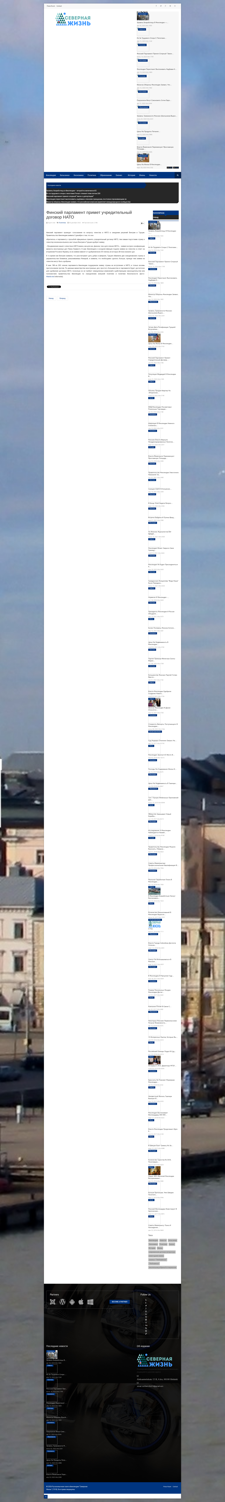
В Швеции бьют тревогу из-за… (160, 1145)
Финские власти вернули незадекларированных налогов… (161, 440)
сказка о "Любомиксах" (158, 1260)
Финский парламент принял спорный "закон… (155, 53)
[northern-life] (154, 1359)
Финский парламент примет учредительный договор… (159, 359)
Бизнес (119, 175)
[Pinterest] (170, 6)
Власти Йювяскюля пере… (56, 1474)
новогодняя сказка (156, 1256)
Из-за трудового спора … (56, 1374)
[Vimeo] (146, 1331)
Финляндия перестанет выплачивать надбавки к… (157, 69)
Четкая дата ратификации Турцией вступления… (161, 328)
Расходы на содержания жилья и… (162, 769)
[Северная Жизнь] (73, 19)
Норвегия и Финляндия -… (158, 597)
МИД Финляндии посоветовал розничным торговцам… (160, 408)
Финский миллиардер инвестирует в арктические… (162, 1210)
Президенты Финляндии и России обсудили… (161, 612)
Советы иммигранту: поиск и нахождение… (159, 1226)
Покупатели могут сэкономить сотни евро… (154, 100)
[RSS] (146, 1300)
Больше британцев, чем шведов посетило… (160, 1193)
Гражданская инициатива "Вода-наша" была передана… (163, 582)
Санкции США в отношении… (160, 489)
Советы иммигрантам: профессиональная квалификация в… (163, 864)
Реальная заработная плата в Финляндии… (160, 880)
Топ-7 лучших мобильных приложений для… (163, 798)
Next (177, 168)
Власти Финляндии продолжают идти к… (162, 1130)
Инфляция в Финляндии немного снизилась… (161, 424)
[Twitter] (161, 6)
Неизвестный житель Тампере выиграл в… (160, 1097)
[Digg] (146, 1325)
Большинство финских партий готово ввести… (162, 676)
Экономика (142, 14)
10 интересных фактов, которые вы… (163, 1037)
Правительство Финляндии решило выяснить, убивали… (161, 848)
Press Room (51, 6)
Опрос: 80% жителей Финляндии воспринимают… (161, 1177)
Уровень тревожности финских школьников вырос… (157, 116)
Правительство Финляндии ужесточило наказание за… (163, 473)
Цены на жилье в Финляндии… (149, 164)
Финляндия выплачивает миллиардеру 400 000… (158, 1113)
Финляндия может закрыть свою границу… (161, 549)
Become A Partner (119, 1302)
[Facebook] (156, 6)
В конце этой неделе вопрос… (160, 503)
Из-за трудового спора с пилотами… (151, 38)
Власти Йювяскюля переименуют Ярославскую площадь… (155, 148)
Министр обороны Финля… (57, 1417)
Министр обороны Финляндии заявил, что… (154, 84)
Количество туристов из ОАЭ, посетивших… (159, 1160)
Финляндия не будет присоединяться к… (163, 565)
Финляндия (143, 156)
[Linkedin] (146, 1314)
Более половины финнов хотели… (161, 628)
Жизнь (142, 175)
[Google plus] (166, 6)
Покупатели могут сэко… (56, 1431)
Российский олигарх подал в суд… (162, 1051)
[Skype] (146, 1328)
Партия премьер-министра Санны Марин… (161, 659)
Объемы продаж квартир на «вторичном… (159, 391)
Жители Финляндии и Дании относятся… (159, 708)
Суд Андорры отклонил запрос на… (162, 740)
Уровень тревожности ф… (56, 1446)
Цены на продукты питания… (148, 131)
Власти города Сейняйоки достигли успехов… (162, 944)
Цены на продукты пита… (56, 1460)
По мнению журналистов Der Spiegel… (159, 532)
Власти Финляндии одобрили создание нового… (159, 692)
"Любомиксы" (154, 1264)
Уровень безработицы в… (56, 1360)
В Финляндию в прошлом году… (161, 975)
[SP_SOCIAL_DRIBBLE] (175, 6)
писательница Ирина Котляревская (162, 1267)
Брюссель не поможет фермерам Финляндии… (161, 1081)
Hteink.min (50, 277)
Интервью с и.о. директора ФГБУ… (162, 1065)
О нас (150, 928)
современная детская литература (162, 1252)
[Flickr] (146, 1320)
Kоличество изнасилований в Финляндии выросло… (159, 913)
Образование (143, 107)
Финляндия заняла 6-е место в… (161, 755)
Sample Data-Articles (155, 731)
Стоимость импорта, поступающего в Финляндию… (163, 725)
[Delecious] (146, 1334)
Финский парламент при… (56, 1388)
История (142, 138)
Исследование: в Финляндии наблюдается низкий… (159, 831)
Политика (142, 45)
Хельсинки (64, 175)
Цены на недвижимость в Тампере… (162, 783)
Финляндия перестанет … (56, 1403)
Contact (59, 6)
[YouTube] (146, 1311)
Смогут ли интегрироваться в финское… (159, 960)
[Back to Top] (46, 1496)
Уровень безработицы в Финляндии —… (152, 22)
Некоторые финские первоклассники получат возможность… (162, 1021)
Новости (142, 29)
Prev (170, 168)
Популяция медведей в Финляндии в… (162, 375)
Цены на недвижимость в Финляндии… (158, 643)
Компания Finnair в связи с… (159, 1006)
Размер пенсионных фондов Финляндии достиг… (159, 991)
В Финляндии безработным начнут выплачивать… (161, 897)
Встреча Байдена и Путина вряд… (161, 517)
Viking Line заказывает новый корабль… (159, 815)
